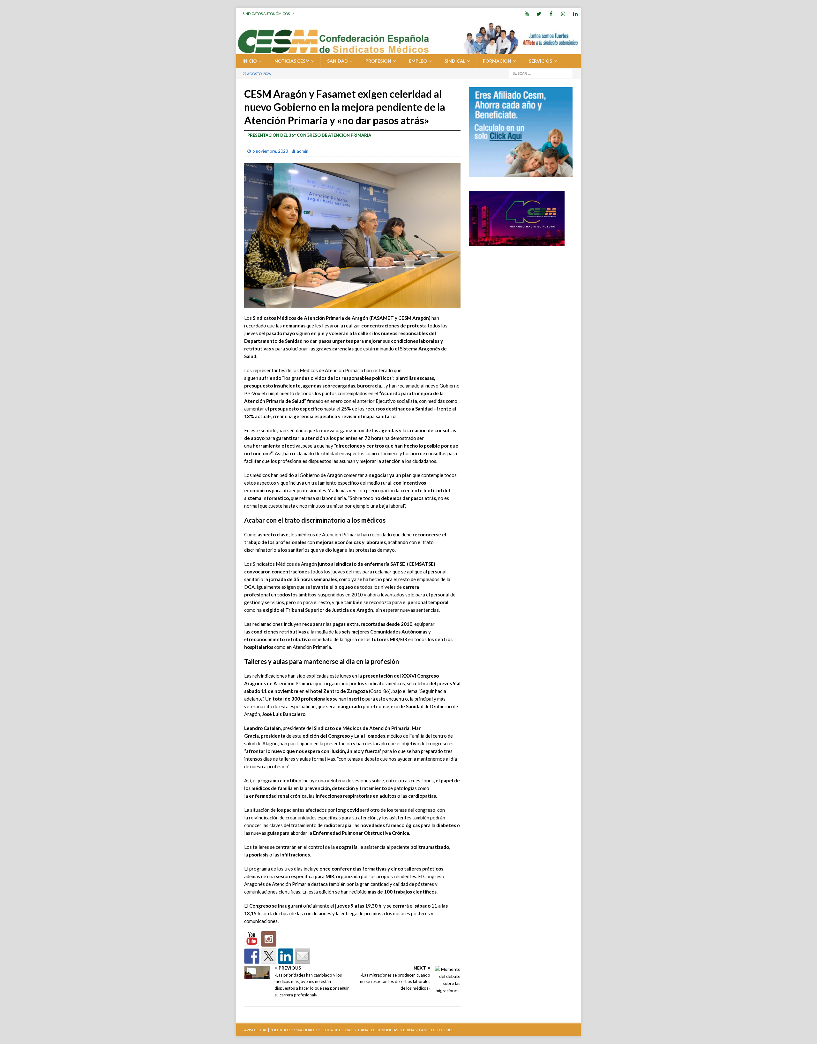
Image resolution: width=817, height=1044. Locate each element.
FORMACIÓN (497, 61)
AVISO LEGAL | (256, 1029)
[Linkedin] (575, 13)
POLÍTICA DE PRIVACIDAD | (293, 1029)
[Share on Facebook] (251, 956)
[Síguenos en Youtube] (251, 939)
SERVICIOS (540, 61)
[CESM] (268, 939)
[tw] (538, 13)
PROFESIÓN (378, 61)
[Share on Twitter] (268, 956)
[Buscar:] (541, 73)
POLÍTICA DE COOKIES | (336, 1029)
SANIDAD (337, 61)
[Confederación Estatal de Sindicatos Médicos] (408, 50)
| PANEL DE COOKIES (434, 1029)
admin (302, 151)
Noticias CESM (292, 61)
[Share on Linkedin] (285, 956)
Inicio (250, 61)
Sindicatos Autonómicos (266, 14)
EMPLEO (418, 61)
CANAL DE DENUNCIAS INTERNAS (386, 1029)
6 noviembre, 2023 (270, 151)
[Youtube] (526, 13)
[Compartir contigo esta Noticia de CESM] (302, 956)
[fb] (551, 13)
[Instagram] (563, 13)
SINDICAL (455, 61)
